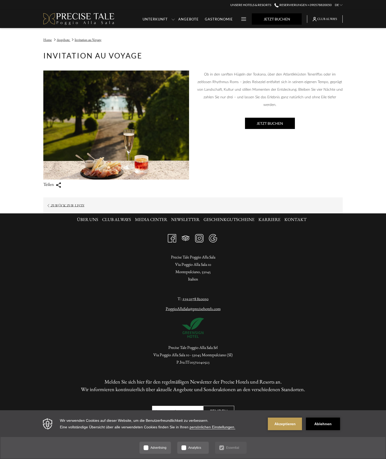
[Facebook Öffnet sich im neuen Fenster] (172, 237)
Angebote (63, 39)
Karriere (269, 219)
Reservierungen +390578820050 (305, 5)
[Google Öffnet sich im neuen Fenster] (213, 237)
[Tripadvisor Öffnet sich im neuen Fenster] (185, 237)
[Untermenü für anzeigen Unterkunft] (173, 19)
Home (47, 39)
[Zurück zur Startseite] (78, 19)
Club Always (116, 219)
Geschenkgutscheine (229, 219)
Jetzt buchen (277, 19)
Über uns (88, 219)
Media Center (151, 219)
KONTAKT (295, 219)
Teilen (49, 184)
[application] (193, 434)
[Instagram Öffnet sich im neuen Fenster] (199, 237)
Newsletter (186, 219)
